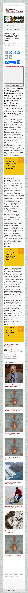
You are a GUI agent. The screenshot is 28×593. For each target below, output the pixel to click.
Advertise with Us (9, 573)
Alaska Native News (11, 590)
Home (8, 26)
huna (17, 344)
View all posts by (9, 356)
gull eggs (9, 344)
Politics (13, 26)
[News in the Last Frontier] (14, 10)
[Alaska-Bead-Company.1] (14, 19)
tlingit (10, 346)
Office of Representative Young (11, 43)
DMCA (17, 576)
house (14, 344)
